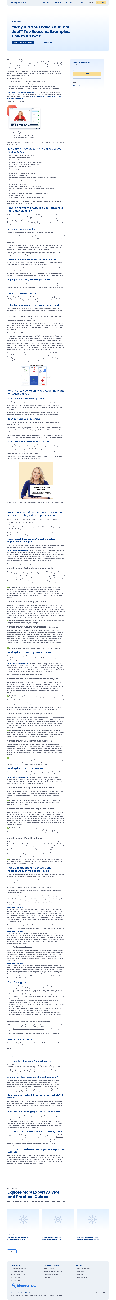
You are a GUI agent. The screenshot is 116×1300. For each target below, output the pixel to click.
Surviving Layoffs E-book (83, 1268)
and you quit (44, 998)
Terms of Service (25, 1292)
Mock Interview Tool (39, 343)
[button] (47, 3)
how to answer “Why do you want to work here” (28, 1029)
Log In (91, 3)
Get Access (101, 3)
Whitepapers (79, 1274)
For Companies (15, 1277)
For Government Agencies (18, 1268)
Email (75, 65)
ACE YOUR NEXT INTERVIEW (15, 102)
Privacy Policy (15, 1292)
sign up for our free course (23, 203)
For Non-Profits (15, 1280)
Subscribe (10, 508)
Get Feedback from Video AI (51, 1274)
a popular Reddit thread (28, 925)
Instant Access (80, 1271)
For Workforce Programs (18, 1274)
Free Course (47, 1277)
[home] (18, 3)
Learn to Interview (49, 1268)
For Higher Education (17, 1271)
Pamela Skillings (20, 882)
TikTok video (20, 887)
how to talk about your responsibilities (26, 1033)
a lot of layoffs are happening (17, 702)
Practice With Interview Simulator (53, 1271)
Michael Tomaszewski (36, 882)
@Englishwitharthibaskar (23, 947)
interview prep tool (45, 92)
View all (12, 1251)
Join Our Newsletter (81, 1277)
